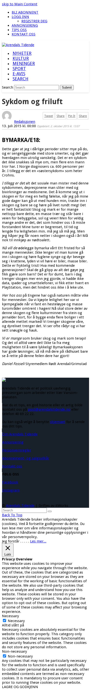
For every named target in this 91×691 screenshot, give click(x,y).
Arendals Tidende (20, 505)
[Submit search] (50, 511)
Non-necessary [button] (14, 651)
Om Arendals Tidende (20, 434)
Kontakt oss (12, 466)
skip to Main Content (19, 4)
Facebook (10, 482)
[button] (20, 79)
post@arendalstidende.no (49, 409)
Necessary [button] (10, 616)
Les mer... (38, 541)
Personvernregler (16, 450)
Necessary (16, 621)
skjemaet (57, 422)
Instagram (11, 490)
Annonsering (13, 442)
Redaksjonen (24, 121)
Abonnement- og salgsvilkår (25, 458)
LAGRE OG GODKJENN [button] (20, 687)
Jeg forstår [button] (10, 541)
